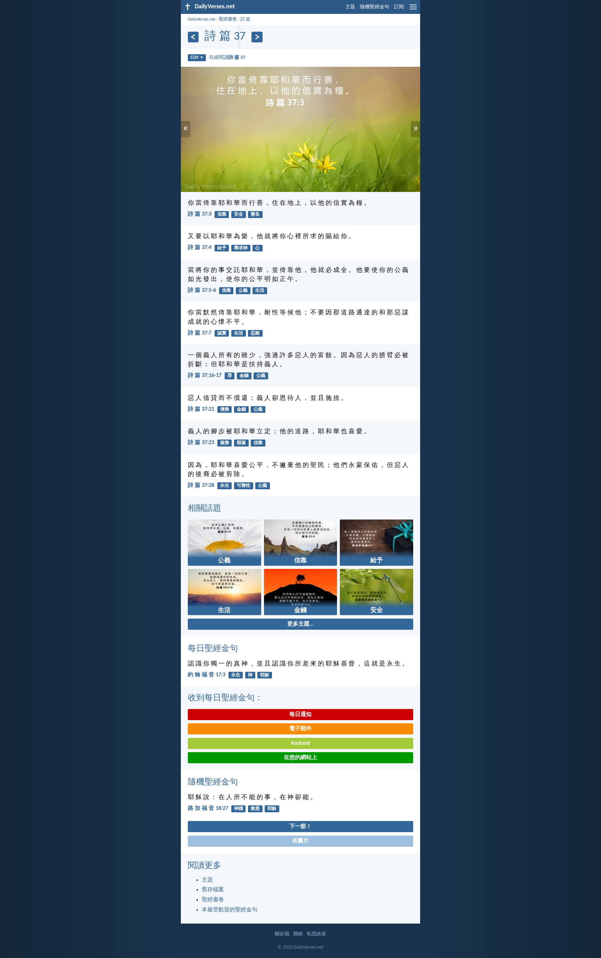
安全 (238, 214)
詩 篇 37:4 (199, 247)
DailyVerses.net (201, 19)
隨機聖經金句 (374, 7)
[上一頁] (193, 37)
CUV (195, 57)
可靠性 (243, 485)
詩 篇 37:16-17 (205, 375)
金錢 (244, 375)
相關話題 (204, 509)
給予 (221, 248)
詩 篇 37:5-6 (202, 290)
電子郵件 (300, 729)
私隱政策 (316, 934)
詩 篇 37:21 (201, 409)
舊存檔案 (213, 890)
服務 (224, 443)
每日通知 (300, 714)
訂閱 (399, 7)
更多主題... (300, 624)
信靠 (221, 214)
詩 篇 (245, 19)
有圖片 (300, 841)
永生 (224, 485)
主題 (350, 7)
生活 (259, 290)
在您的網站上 (300, 757)
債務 (224, 409)
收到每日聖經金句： (225, 698)
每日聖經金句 (213, 649)
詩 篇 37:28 (201, 485)
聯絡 (298, 934)
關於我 (282, 934)
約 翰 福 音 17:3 (206, 675)
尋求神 (241, 248)
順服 (241, 443)
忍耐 (255, 333)
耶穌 (264, 675)
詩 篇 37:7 (199, 333)
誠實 (221, 333)
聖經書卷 (228, 19)
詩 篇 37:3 (199, 214)
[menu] (413, 9)
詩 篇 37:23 (201, 442)
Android (300, 743)
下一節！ (300, 826)
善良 (255, 214)
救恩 (255, 808)
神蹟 (238, 808)
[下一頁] (256, 37)
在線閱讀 (227, 57)
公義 (243, 290)
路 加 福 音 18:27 (208, 808)
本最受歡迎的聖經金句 (229, 910)
